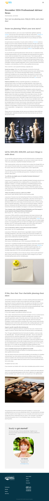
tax (35, 77)
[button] (43, 3)
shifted (38, 218)
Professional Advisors (11, 15)
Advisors (27, 480)
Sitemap (6, 489)
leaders (30, 48)
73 (42, 198)
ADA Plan (7, 493)
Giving (27, 478)
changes (7, 34)
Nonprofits (28, 483)
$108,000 (39, 245)
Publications (7, 487)
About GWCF (28, 476)
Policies (6, 491)
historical (35, 42)
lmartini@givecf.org (24, 463)
